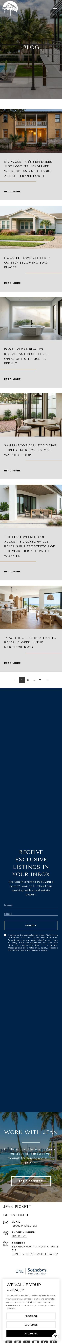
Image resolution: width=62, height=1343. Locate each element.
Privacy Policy (39, 950)
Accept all (31, 1333)
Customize (31, 1325)
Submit (31, 925)
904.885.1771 (19, 1236)
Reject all (31, 1316)
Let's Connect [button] (31, 1181)
